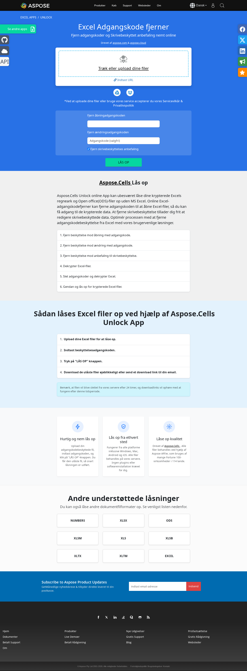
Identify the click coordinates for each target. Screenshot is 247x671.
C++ (4, 61)
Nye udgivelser (135, 631)
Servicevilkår (172, 101)
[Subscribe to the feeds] (148, 617)
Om (159, 5)
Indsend (194, 586)
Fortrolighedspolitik (138, 666)
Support (127, 5)
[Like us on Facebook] (98, 617)
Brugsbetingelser (155, 666)
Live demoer (72, 636)
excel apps (28, 17)
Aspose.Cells (115, 182)
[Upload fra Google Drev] (117, 92)
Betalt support (11, 642)
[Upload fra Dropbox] (130, 92)
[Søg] (222, 5)
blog (128, 642)
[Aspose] (35, 5)
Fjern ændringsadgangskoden (108, 132)
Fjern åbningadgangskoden (106, 115)
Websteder (144, 5)
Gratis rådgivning (199, 636)
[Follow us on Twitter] (107, 617)
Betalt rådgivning (75, 642)
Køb (114, 5)
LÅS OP (123, 162)
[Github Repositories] (140, 617)
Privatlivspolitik (123, 105)
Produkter (99, 5)
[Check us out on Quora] (131, 617)
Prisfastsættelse (197, 631)
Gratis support (135, 636)
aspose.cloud (138, 42)
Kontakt (166, 666)
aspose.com (120, 42)
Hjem (6, 631)
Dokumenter (10, 636)
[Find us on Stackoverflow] (123, 617)
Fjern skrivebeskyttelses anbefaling (114, 149)
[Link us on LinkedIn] (115, 617)
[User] (213, 5)
